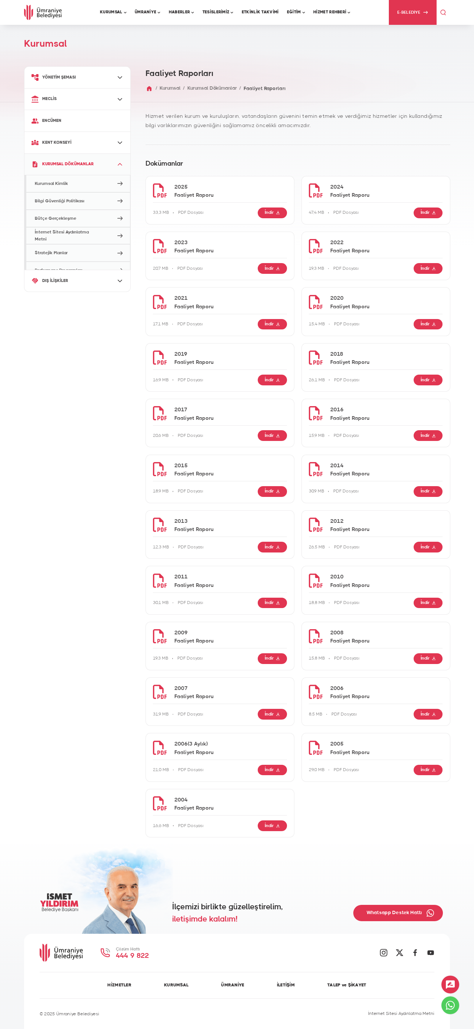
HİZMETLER (119, 985)
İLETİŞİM (286, 985)
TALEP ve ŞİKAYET (347, 985)
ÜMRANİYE (232, 985)
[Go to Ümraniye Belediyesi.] (149, 89)
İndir (269, 212)
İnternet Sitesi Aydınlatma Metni (401, 1013)
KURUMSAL (176, 985)
